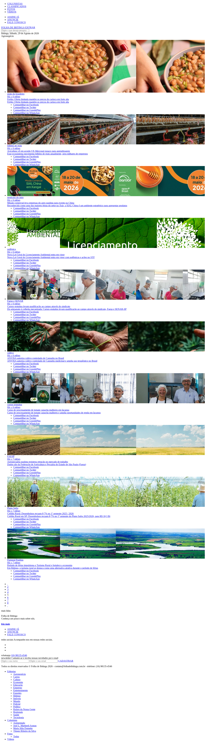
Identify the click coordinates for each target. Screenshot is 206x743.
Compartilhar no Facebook (26, 104)
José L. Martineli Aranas (24, 725)
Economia (18, 682)
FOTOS (11, 9)
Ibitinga (17, 696)
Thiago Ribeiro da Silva (24, 731)
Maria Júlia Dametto (23, 728)
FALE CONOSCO (16, 22)
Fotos (10, 733)
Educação (18, 685)
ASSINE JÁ (13, 17)
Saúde (16, 714)
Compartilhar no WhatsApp (26, 113)
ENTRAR (30, 27)
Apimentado (19, 723)
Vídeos (10, 739)
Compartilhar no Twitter (24, 107)
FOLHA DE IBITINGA (13, 27)
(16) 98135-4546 (19, 655)
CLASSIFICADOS (16, 6)
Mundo (16, 701)
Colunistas (12, 720)
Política (16, 706)
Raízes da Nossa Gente (24, 709)
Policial (16, 704)
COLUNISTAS (14, 3)
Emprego (17, 687)
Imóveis (17, 698)
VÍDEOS (11, 12)
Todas (16, 736)
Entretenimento (20, 690)
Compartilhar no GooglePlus (27, 110)
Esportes (17, 693)
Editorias (11, 671)
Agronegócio (19, 674)
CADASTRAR (65, 661)
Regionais (18, 712)
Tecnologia (18, 717)
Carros (16, 677)
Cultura (16, 679)
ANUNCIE (12, 19)
